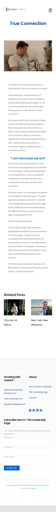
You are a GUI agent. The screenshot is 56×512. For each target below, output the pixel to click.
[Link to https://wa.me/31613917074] (37, 410)
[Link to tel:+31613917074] (29, 410)
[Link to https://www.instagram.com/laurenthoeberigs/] (33, 410)
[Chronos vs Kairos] (14, 300)
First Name (8, 437)
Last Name (8, 447)
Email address (9, 457)
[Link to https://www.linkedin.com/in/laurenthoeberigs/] (40, 410)
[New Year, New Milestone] (41, 300)
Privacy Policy (43, 485)
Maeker (33, 488)
